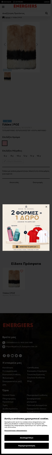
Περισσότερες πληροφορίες (15, 430)
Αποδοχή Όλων (26, 438)
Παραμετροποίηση (26, 446)
